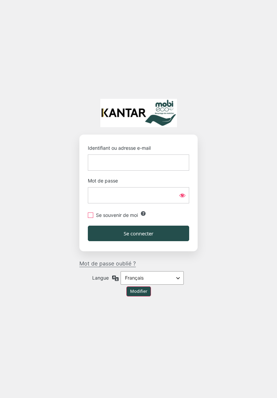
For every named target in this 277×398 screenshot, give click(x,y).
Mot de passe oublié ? (107, 263)
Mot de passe (103, 180)
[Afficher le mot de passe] (182, 195)
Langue (100, 278)
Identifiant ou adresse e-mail (119, 148)
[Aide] (143, 213)
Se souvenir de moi (117, 215)
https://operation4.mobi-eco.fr (139, 113)
